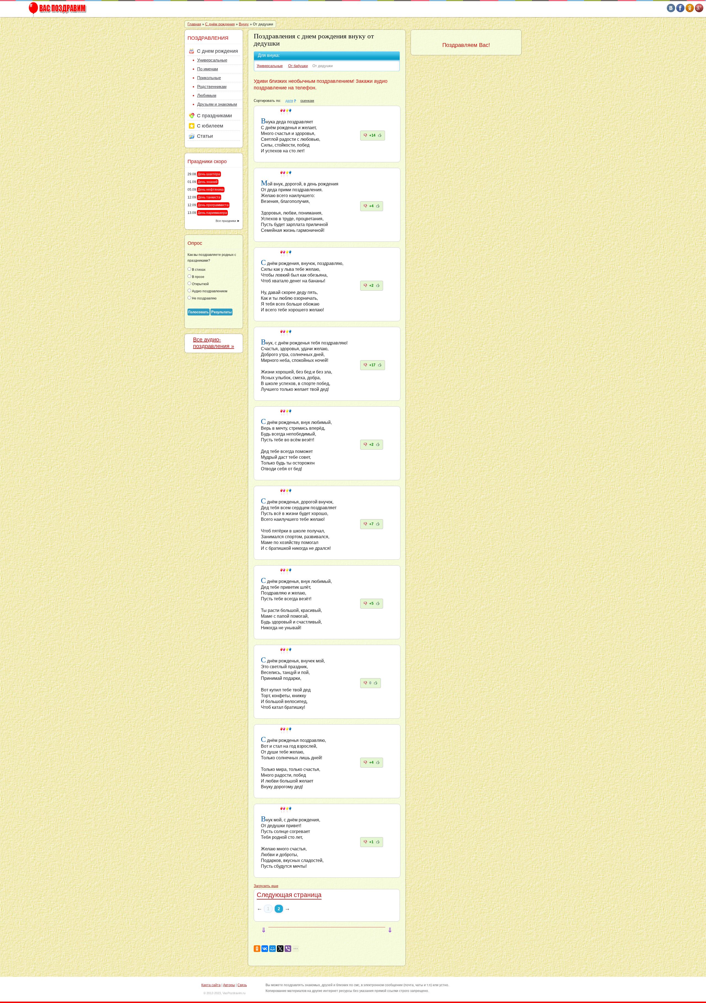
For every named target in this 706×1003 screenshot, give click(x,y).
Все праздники (226, 220)
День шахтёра (209, 174)
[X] (280, 948)
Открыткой (200, 284)
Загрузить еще (266, 886)
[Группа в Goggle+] (699, 11)
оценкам (307, 101)
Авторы (229, 985)
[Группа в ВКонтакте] (671, 11)
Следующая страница (289, 894)
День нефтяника (211, 190)
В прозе (197, 277)
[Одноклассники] (257, 948)
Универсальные (270, 66)
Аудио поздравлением (209, 291)
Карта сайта (211, 985)
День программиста (213, 205)
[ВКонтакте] (264, 948)
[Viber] (288, 948)
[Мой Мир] (272, 948)
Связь (242, 985)
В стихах (198, 270)
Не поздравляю (203, 298)
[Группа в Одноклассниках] (690, 11)
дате (289, 101)
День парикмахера (212, 213)
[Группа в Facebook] (680, 11)
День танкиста (209, 197)
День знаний (208, 182)
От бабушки (298, 66)
